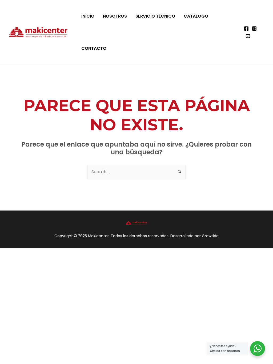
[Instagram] (254, 28)
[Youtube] (248, 36)
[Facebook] (246, 28)
